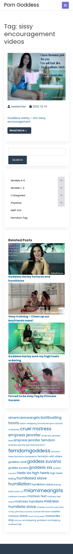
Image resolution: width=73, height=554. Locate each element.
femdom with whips (50, 456)
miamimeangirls (43, 490)
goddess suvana (44, 461)
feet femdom (37, 445)
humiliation (19, 484)
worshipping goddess (34, 520)
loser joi (18, 491)
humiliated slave (31, 478)
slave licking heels (36, 516)
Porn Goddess (21, 4)
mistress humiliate (29, 501)
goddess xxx (40, 467)
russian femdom (42, 511)
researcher (18, 106)
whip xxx (18, 520)
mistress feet (37, 496)
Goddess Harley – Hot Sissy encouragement (26, 120)
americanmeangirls (24, 417)
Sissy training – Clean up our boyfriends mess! (28, 319)
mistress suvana (45, 507)
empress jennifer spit (19, 445)
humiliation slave (42, 484)
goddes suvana (18, 468)
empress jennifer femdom (34, 440)
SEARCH (17, 160)
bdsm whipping (28, 423)
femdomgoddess (29, 450)
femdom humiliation (25, 456)
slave (24, 516)
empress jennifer (24, 435)
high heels (40, 472)
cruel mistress (35, 429)
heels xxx (24, 473)
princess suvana (23, 511)
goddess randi (17, 462)
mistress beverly (17, 496)
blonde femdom (46, 423)
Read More (17, 130)
